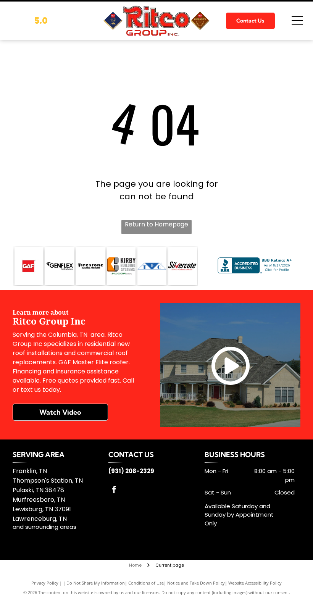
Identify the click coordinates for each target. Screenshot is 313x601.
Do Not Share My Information (95, 583)
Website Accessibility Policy (255, 583)
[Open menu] (297, 20)
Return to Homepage (156, 224)
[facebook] (114, 490)
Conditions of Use (146, 583)
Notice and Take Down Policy (196, 583)
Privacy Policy (44, 583)
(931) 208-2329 (131, 471)
